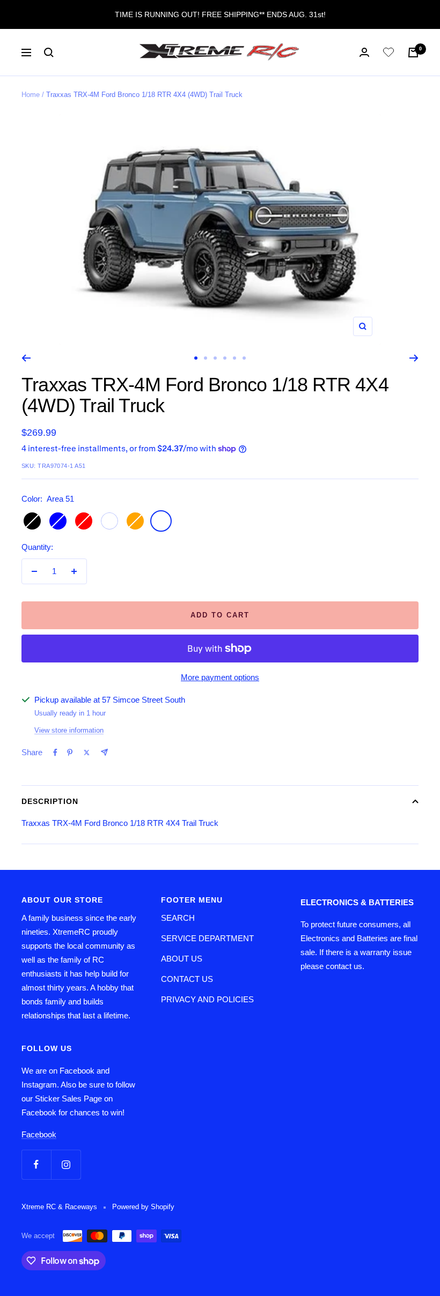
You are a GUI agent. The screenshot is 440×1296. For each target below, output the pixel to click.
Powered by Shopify (143, 1207)
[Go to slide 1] (195, 358)
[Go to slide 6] (244, 358)
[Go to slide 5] (234, 358)
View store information (69, 730)
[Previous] (26, 358)
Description (49, 801)
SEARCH (178, 917)
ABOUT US (181, 958)
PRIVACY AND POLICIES (207, 999)
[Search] (49, 52)
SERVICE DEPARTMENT (207, 938)
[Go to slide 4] (224, 358)
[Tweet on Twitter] (86, 752)
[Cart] (413, 52)
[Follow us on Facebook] (36, 1164)
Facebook (38, 1134)
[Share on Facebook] (55, 752)
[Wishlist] (388, 54)
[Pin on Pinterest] (69, 752)
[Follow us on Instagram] (65, 1164)
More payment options (220, 677)
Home (30, 95)
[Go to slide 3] (215, 358)
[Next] (414, 358)
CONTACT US (187, 979)
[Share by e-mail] (104, 752)
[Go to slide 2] (205, 358)
